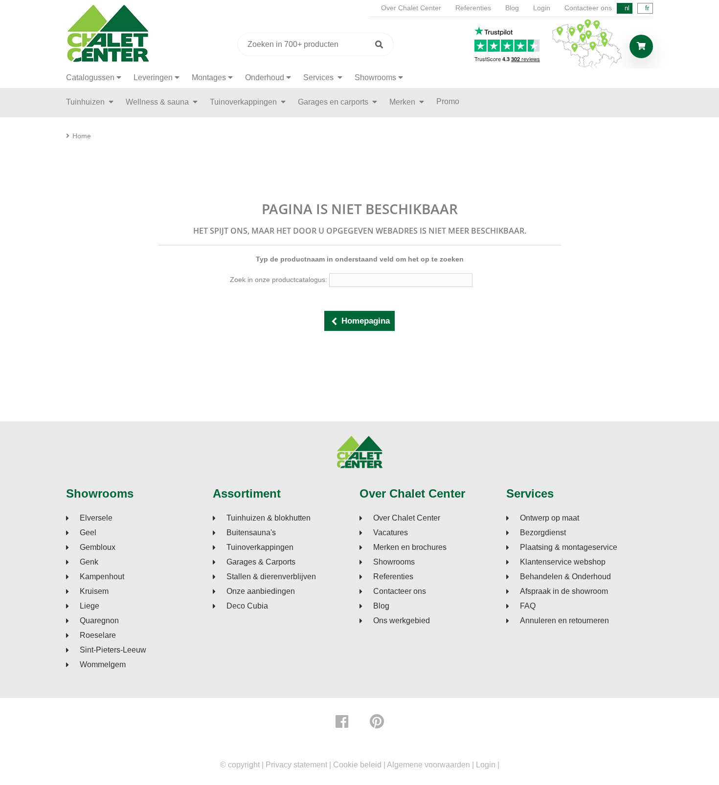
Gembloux (97, 547)
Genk (89, 562)
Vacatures (390, 533)
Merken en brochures (410, 547)
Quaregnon (99, 621)
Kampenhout (102, 577)
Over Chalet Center (411, 8)
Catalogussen (90, 77)
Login (541, 8)
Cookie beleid (357, 765)
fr (647, 8)
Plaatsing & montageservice (568, 547)
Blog (512, 8)
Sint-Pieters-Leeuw (113, 650)
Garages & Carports (260, 562)
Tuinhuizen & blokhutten (268, 518)
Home (81, 136)
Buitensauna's (251, 533)
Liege (89, 606)
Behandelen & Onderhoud (565, 577)
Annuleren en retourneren (564, 621)
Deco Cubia (247, 606)
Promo (447, 101)
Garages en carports (334, 102)
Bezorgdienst (543, 533)
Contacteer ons (588, 8)
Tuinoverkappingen (244, 102)
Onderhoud (264, 77)
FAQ (528, 606)
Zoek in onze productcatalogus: (278, 279)
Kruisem (94, 591)
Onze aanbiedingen (260, 591)
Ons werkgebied (401, 621)
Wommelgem (103, 665)
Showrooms (375, 77)
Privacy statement (296, 765)
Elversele (96, 518)
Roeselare (98, 635)
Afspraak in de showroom (564, 591)
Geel (88, 533)
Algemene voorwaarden (428, 765)
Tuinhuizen (86, 102)
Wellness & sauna (158, 102)
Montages (209, 77)
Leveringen (153, 77)
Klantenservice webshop (563, 562)
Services (319, 77)
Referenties (473, 8)
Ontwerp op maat (549, 518)
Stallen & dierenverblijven (271, 577)
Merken (403, 102)
